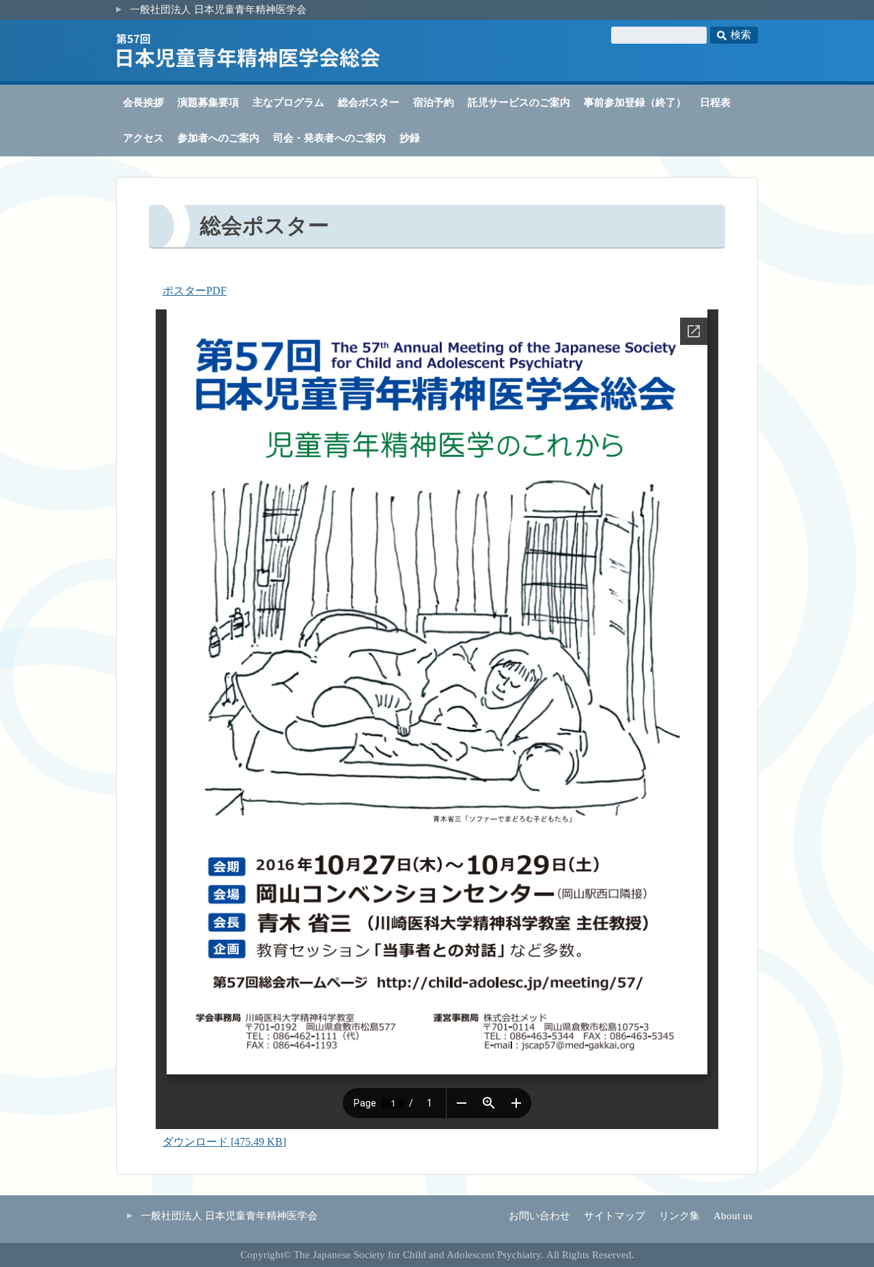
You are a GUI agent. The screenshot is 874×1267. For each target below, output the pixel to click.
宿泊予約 (433, 102)
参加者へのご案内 (218, 138)
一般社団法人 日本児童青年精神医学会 (218, 9)
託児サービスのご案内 (519, 102)
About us (733, 1215)
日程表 (715, 102)
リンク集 (679, 1215)
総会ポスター (368, 102)
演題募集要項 (208, 102)
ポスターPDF (195, 290)
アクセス (143, 138)
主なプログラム (288, 102)
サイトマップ (614, 1215)
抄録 (409, 138)
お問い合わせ (539, 1215)
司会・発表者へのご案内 (329, 138)
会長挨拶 (143, 102)
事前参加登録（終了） (635, 102)
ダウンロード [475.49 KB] (224, 1141)
